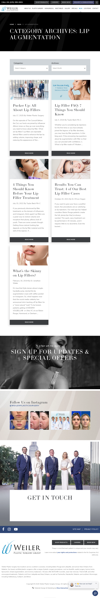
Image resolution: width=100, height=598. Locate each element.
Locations (87, 8)
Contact (95, 8)
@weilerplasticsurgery (24, 406)
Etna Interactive (62, 588)
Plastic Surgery (37, 8)
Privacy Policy (91, 529)
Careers (55, 2)
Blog (80, 8)
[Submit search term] (96, 2)
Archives (55, 63)
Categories (18, 63)
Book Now (66, 2)
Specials (74, 8)
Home (12, 24)
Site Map (77, 529)
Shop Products (42, 2)
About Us (27, 8)
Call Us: (12, 2)
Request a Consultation (83, 2)
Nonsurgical (49, 8)
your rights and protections (67, 552)
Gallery (67, 8)
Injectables (59, 8)
